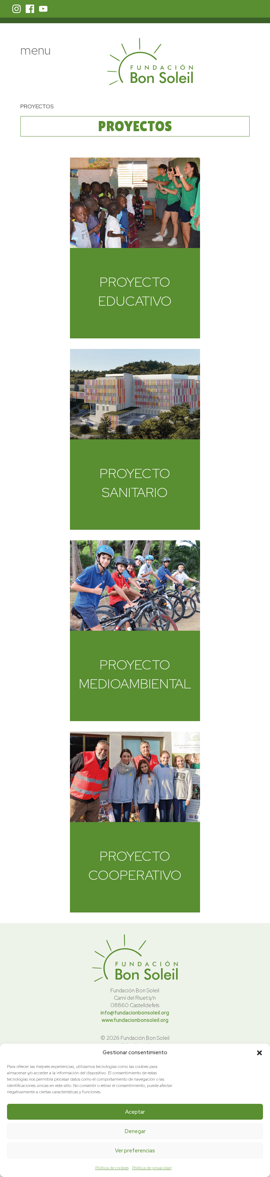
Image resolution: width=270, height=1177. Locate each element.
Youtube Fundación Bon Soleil (43, 9)
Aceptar (135, 1111)
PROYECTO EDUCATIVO (135, 291)
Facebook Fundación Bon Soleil (30, 9)
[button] (259, 1052)
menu (35, 50)
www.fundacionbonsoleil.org (135, 1020)
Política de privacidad (152, 1168)
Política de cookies (112, 1168)
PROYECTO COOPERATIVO (134, 865)
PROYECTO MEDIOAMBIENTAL (135, 674)
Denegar (135, 1131)
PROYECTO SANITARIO (134, 482)
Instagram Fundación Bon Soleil (16, 9)
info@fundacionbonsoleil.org (135, 1012)
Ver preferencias (135, 1150)
